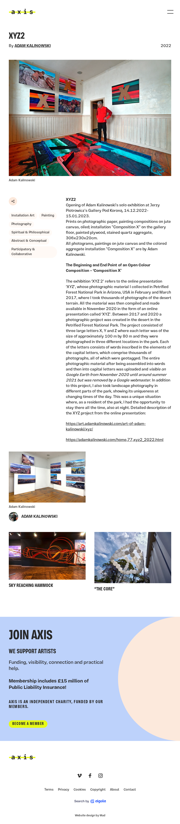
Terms (49, 789)
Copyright (98, 789)
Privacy (63, 789)
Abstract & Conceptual (29, 241)
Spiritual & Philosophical (30, 232)
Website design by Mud (90, 815)
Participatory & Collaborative (23, 252)
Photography (21, 224)
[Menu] (170, 11)
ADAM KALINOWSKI (32, 46)
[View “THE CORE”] (132, 563)
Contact (130, 789)
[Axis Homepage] (22, 11)
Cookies (80, 789)
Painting (47, 215)
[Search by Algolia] (90, 801)
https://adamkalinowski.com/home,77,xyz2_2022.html (115, 440)
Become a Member (28, 724)
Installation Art (22, 215)
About (114, 789)
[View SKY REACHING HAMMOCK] (47, 561)
